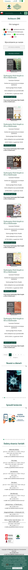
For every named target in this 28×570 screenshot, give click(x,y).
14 (10, 357)
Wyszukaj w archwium (14, 53)
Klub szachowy (20, 34)
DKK (7, 29)
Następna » (15, 357)
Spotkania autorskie (19, 29)
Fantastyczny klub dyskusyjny (15, 32)
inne (15, 37)
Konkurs (8, 34)
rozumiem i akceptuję (17, 568)
